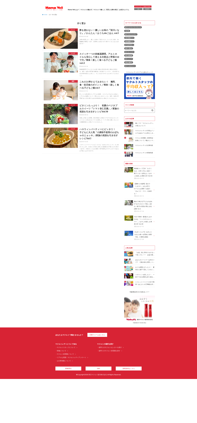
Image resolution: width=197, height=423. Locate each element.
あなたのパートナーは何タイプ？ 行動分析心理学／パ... (145, 261)
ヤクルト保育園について (65, 354)
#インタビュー (130, 66)
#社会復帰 (128, 55)
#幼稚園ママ (129, 41)
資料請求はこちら (129, 368)
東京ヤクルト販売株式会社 (97, 375)
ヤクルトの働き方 (86, 9)
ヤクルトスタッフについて (66, 347)
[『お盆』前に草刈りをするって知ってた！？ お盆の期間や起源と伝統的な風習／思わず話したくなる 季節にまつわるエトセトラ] (129, 253)
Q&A (138, 9)
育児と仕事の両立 (112, 9)
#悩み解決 (128, 62)
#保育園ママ (129, 38)
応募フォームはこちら (97, 335)
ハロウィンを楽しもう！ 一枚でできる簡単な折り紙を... (145, 276)
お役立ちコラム (124, 9)
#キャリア (128, 59)
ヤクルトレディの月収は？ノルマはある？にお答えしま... (145, 132)
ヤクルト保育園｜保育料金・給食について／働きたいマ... (145, 139)
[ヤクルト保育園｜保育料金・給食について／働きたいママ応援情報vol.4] (129, 139)
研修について (61, 351)
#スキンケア (129, 52)
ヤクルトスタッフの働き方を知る (143, 6)
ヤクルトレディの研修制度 (144, 153)
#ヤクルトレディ (130, 34)
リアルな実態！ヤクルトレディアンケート (71, 357)
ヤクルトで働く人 (99, 9)
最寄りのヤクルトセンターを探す (110, 347)
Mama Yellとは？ (73, 9)
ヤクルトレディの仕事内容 (144, 145)
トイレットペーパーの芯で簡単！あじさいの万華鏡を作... (145, 283)
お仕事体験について (64, 361)
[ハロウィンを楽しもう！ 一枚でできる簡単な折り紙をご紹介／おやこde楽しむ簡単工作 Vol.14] (129, 275)
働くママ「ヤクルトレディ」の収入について (145, 124)
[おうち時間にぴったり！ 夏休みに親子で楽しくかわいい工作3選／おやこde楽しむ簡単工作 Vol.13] (129, 268)
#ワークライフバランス (133, 27)
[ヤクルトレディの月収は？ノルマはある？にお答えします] (129, 131)
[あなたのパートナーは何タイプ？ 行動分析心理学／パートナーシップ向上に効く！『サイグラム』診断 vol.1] (129, 261)
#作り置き (128, 48)
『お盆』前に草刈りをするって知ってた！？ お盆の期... (145, 254)
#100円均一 (129, 45)
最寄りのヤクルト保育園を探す (109, 351)
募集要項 (147, 9)
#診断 (127, 31)
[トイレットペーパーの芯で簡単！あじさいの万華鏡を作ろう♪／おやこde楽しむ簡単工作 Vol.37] (129, 283)
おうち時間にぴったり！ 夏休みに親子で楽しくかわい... (145, 268)
